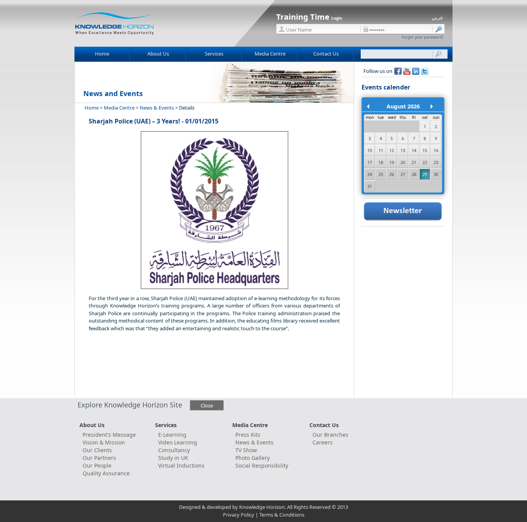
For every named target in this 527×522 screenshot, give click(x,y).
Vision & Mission (104, 442)
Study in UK (173, 457)
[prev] (371, 111)
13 (402, 150)
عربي (437, 17)
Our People (97, 465)
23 (436, 162)
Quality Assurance (106, 473)
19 (391, 162)
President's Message (109, 434)
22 (424, 162)
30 (436, 174)
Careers (322, 442)
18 (380, 162)
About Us (158, 53)
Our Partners (99, 457)
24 (369, 174)
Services (214, 53)
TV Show (246, 450)
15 (424, 150)
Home (102, 53)
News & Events (157, 107)
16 (436, 150)
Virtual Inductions (181, 465)
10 (369, 150)
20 (402, 162)
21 (414, 162)
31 (369, 186)
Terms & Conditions (281, 514)
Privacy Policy (238, 514)
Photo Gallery (252, 457)
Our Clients (97, 450)
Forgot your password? (422, 37)
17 (369, 162)
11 (380, 150)
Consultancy (174, 450)
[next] (435, 111)
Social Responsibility (261, 465)
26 (391, 174)
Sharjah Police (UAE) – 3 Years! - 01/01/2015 (153, 121)
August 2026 (403, 106)
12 (391, 150)
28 (414, 174)
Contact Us (326, 53)
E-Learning (172, 434)
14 (414, 150)
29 (424, 174)
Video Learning (177, 442)
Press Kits (247, 434)
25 (380, 174)
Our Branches (330, 434)
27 (402, 174)
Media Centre (270, 53)
